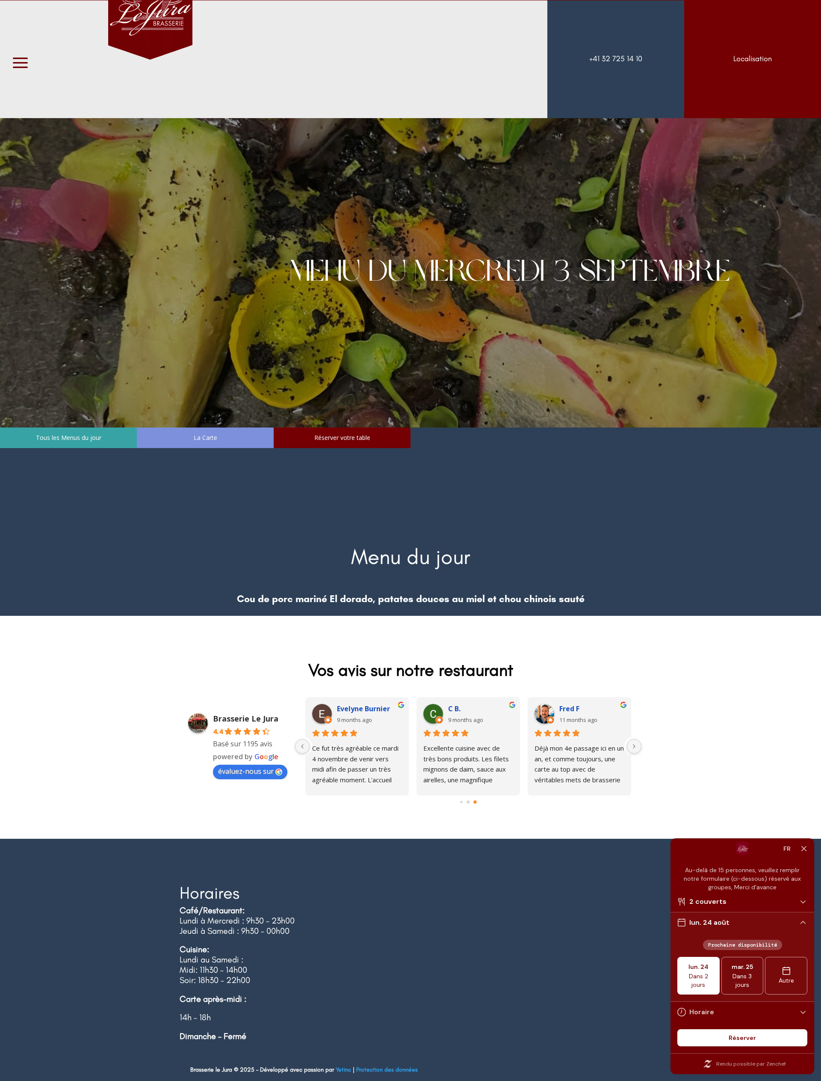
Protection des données (387, 1069)
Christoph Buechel (479, 708)
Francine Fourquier (369, 708)
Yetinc (343, 1069)
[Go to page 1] (468, 802)
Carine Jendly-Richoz (591, 708)
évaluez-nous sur (246, 771)
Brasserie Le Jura (245, 718)
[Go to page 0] (461, 802)
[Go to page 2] (475, 802)
